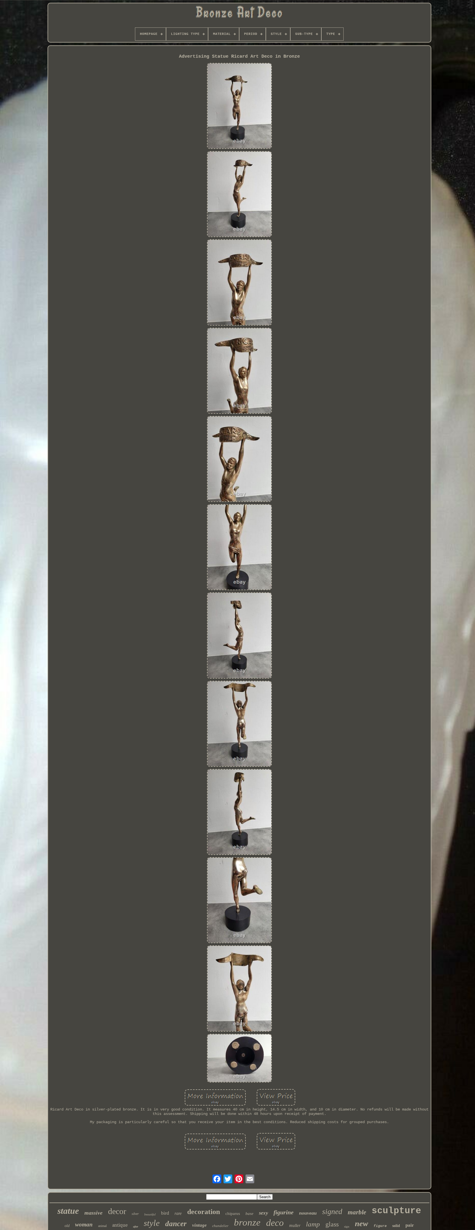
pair (409, 1225)
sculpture (396, 1211)
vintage (199, 1225)
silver (135, 1214)
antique (120, 1225)
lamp (313, 1224)
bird (165, 1213)
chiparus (232, 1213)
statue (68, 1211)
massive (93, 1213)
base (249, 1213)
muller (294, 1225)
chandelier (220, 1226)
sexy (263, 1213)
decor (117, 1211)
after (135, 1226)
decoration (203, 1212)
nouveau (308, 1213)
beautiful (150, 1214)
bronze (247, 1222)
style (152, 1223)
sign (346, 1226)
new (361, 1223)
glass (332, 1224)
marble (357, 1212)
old (67, 1226)
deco (275, 1223)
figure (380, 1226)
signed (332, 1211)
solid (396, 1226)
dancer (176, 1224)
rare (178, 1213)
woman (84, 1224)
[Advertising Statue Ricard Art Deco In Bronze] (239, 106)
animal (102, 1226)
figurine (284, 1212)
